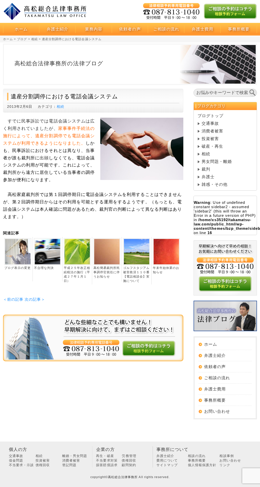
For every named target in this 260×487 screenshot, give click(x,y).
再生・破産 (105, 456)
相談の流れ (197, 456)
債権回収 (43, 465)
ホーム (21, 29)
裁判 (206, 169)
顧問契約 (129, 465)
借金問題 (16, 460)
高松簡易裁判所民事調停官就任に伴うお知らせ (106, 272)
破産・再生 (212, 146)
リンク (224, 465)
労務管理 (129, 456)
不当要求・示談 (21, 465)
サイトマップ (167, 465)
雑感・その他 (215, 184)
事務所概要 (239, 29)
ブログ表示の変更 (17, 268)
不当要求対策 (106, 460)
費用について (167, 460)
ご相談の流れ (166, 29)
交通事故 (210, 123)
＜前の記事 (13, 299)
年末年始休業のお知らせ (166, 270)
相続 (60, 106)
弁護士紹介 (57, 29)
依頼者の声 (130, 29)
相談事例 (226, 456)
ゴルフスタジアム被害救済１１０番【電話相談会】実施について (136, 274)
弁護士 (208, 177)
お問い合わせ (217, 411)
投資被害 (210, 138)
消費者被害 (212, 131)
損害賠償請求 (106, 465)
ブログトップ (210, 116)
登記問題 (69, 465)
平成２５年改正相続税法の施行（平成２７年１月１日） (77, 274)
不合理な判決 (44, 268)
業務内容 (93, 29)
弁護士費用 (202, 29)
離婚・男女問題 (74, 456)
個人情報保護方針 (202, 465)
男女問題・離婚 (217, 161)
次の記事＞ (35, 299)
